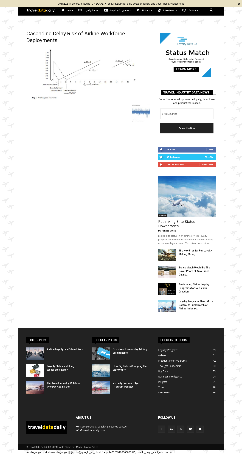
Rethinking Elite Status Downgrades (176, 223)
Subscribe (207, 164)
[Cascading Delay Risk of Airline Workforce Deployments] (88, 100)
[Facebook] (161, 429)
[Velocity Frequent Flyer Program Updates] (101, 387)
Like (211, 149)
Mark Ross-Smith (167, 230)
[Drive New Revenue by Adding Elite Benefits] (101, 353)
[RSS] (180, 429)
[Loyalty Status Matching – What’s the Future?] (35, 370)
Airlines (162, 215)
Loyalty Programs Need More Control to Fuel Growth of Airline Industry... (196, 305)
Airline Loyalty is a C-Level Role (65, 349)
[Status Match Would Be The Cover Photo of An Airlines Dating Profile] (167, 272)
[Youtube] (200, 429)
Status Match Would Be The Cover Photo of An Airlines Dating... (194, 271)
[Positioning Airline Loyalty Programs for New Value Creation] (167, 289)
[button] (211, 10)
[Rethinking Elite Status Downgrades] (187, 196)
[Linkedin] (171, 429)
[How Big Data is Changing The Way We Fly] (101, 370)
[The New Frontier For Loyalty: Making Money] (167, 255)
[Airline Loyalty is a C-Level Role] (35, 353)
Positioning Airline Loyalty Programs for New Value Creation (194, 288)
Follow (209, 157)
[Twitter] (190, 429)
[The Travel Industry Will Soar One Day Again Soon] (35, 387)
